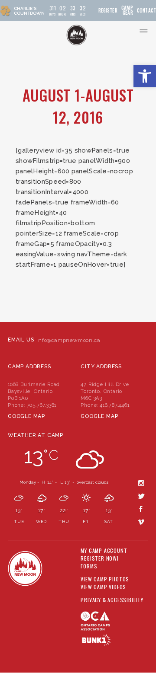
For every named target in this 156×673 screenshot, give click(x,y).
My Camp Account (104, 550)
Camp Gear (127, 10)
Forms (89, 566)
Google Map (26, 416)
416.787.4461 (115, 405)
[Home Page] (76, 35)
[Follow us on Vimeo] (141, 521)
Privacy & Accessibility (112, 600)
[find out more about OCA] (114, 625)
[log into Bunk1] (96, 640)
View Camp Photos (105, 579)
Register (107, 10)
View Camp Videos (103, 587)
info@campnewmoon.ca (68, 340)
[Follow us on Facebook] (141, 508)
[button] (144, 76)
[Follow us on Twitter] (141, 495)
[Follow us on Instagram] (141, 482)
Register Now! (99, 558)
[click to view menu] (143, 31)
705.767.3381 (42, 405)
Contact (146, 10)
